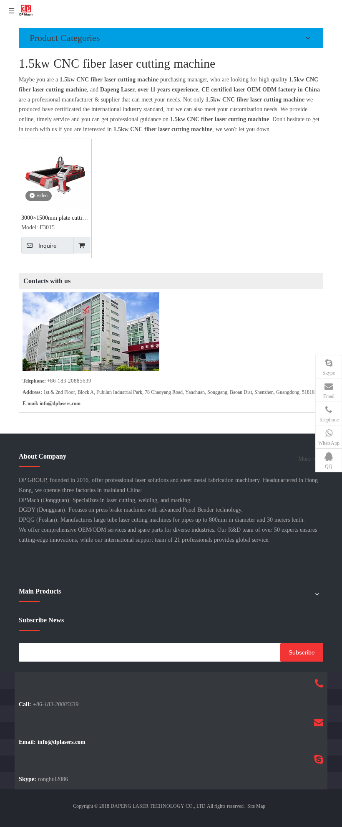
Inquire (47, 245)
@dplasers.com (64, 403)
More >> (308, 459)
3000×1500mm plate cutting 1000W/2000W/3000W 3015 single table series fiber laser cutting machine (55, 219)
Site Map (256, 806)
